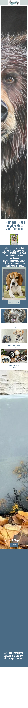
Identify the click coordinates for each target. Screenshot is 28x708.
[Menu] (1, 2)
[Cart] (26, 2)
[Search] (4, 2)
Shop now (14, 544)
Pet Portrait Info (14, 302)
